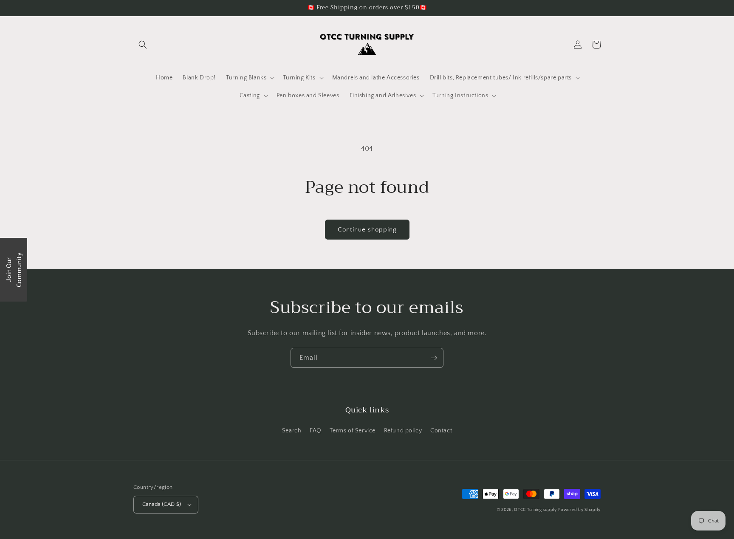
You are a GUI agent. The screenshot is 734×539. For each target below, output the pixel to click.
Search (292, 430)
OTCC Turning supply (535, 510)
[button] (142, 44)
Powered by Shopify (579, 510)
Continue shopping (367, 229)
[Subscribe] (433, 358)
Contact (441, 430)
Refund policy (403, 430)
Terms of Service (352, 430)
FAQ (316, 430)
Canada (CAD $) (161, 504)
